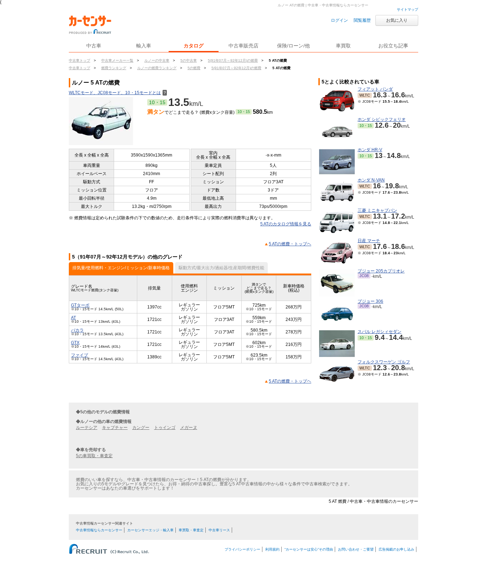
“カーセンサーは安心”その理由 (308, 549)
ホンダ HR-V (370, 149)
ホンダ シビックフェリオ (382, 119)
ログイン (339, 20)
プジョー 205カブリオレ (381, 271)
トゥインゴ (164, 427)
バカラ (77, 330)
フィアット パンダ (375, 89)
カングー (140, 427)
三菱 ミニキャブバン (377, 210)
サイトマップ (407, 9)
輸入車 (143, 45)
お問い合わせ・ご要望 (356, 549)
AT (73, 317)
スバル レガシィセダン (379, 331)
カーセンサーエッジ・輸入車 (150, 530)
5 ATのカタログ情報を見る (285, 223)
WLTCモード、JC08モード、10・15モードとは (118, 92)
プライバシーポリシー (242, 549)
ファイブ (79, 355)
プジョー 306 (370, 301)
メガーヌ (188, 427)
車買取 (343, 45)
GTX (75, 342)
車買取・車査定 (191, 530)
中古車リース (219, 530)
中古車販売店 (243, 45)
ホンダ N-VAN (371, 180)
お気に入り (396, 20)
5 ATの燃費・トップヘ (290, 243)
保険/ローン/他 (293, 45)
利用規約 (272, 549)
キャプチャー (115, 427)
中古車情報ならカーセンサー (99, 530)
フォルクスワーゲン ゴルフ (384, 361)
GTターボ (80, 305)
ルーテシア (86, 427)
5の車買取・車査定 (94, 456)
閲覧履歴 (362, 20)
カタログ (194, 45)
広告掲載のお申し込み (396, 549)
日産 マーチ (369, 240)
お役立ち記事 (393, 45)
